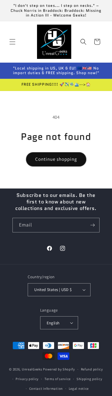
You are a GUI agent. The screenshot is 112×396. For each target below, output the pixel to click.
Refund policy (92, 369)
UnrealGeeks (32, 369)
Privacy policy (27, 379)
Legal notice (79, 388)
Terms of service (57, 379)
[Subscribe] (92, 225)
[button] (12, 42)
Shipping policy (89, 379)
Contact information (46, 388)
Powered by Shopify (59, 369)
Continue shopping (56, 159)
